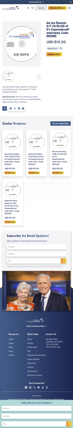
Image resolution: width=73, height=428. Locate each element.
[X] (15, 108)
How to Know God (35, 326)
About (29, 339)
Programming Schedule (36, 355)
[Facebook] (11, 108)
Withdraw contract (34, 375)
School (11, 355)
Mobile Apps (32, 347)
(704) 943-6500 (52, 344)
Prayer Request (33, 359)
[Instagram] (30, 387)
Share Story (32, 363)
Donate (41, 8)
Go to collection (60, 123)
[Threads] (47, 387)
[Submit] (63, 260)
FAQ (28, 351)
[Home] (10, 8)
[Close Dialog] (70, 402)
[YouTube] (38, 387)
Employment (32, 371)
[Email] (23, 108)
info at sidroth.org (53, 347)
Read (11, 347)
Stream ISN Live (57, 8)
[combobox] (54, 48)
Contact (30, 367)
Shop (11, 351)
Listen (11, 343)
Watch (11, 339)
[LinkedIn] (19, 108)
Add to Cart (54, 54)
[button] (70, 2)
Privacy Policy (36, 396)
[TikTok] (43, 387)
